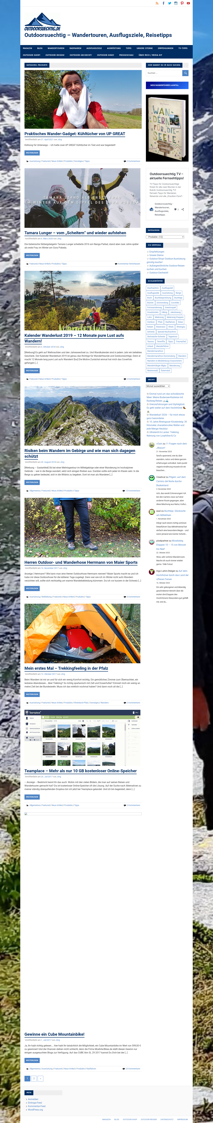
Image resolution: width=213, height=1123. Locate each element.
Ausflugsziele (94, 48)
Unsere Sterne (145, 48)
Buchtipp (178, 298)
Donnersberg (162, 302)
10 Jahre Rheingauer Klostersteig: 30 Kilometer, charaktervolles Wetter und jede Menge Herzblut (167, 425)
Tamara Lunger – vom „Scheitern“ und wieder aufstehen (75, 232)
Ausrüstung (114, 48)
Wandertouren (56, 48)
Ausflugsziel (167, 288)
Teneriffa (161, 341)
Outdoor (151, 322)
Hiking (164, 312)
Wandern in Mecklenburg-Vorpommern (164, 361)
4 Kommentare (133, 597)
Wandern (105, 702)
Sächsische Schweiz (156, 336)
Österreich (165, 370)
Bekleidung (47, 597)
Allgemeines (34, 491)
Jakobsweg (175, 312)
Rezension (160, 327)
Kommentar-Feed (36, 1106)
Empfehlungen (165, 48)
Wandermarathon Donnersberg (161, 356)
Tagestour (172, 336)
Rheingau (181, 327)
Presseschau (126, 55)
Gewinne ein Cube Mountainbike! (54, 1034)
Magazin (27, 48)
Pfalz (160, 322)
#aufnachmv (153, 288)
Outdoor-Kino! (105, 55)
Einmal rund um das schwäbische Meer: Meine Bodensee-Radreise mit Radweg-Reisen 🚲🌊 (165, 397)
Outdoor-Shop (130, 1119)
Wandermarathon (155, 351)
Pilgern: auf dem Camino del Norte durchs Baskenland (171, 481)
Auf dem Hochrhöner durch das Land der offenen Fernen (172, 575)
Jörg (60, 139)
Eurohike (175, 302)
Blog (39, 48)
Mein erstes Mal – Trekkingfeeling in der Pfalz (66, 668)
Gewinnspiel (170, 307)
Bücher (150, 302)
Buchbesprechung (163, 298)
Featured (46, 161)
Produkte (68, 161)
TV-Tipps (183, 48)
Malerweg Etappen (175, 317)
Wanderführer (162, 346)
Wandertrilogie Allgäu (156, 365)
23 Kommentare (133, 1068)
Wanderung (174, 365)
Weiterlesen (32, 153)
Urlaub (150, 346)
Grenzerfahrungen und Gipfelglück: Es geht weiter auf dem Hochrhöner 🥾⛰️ (166, 408)
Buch (149, 298)
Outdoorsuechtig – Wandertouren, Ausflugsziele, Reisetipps (98, 35)
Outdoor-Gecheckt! (81, 55)
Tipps (128, 48)
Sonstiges (78, 161)
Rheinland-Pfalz (81, 702)
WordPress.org (35, 1109)
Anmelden (33, 1099)
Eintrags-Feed (35, 1102)
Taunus (150, 341)
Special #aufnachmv (167, 332)
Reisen (150, 327)
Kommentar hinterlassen (129, 264)
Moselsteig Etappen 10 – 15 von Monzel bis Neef (171, 545)
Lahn (149, 317)
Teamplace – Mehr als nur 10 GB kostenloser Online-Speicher (80, 770)
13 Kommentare (133, 491)
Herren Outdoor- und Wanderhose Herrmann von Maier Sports (81, 562)
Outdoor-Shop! (31, 55)
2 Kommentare (133, 161)
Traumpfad (181, 341)
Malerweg (159, 317)
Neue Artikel (57, 161)
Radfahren (75, 48)
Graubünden (153, 312)
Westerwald (152, 370)
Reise (180, 322)
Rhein (171, 327)
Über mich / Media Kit (150, 55)
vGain (159, 443)
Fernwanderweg (154, 307)
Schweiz (151, 332)
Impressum (182, 1119)
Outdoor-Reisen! (54, 55)
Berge (178, 293)
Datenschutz (167, 1119)
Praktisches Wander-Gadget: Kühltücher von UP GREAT (74, 133)
